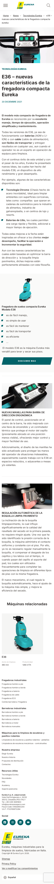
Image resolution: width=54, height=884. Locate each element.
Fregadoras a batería (11, 691)
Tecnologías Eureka (32, 15)
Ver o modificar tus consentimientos (20, 868)
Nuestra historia (8, 757)
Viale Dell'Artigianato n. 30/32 (14, 797)
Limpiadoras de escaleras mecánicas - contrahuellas (24, 743)
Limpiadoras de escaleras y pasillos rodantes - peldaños (25, 740)
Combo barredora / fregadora (14, 702)
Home (6, 15)
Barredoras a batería (10, 719)
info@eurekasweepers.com (13, 804)
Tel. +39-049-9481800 (11, 802)
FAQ (3, 782)
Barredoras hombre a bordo (13, 716)
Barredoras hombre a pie (12, 712)
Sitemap (6, 859)
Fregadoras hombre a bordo (14, 687)
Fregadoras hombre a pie (12, 684)
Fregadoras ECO (9, 698)
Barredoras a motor (10, 723)
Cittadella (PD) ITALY (17, 799)
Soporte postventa (9, 789)
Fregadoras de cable (10, 695)
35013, (4, 799)
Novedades (6, 778)
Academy (6, 785)
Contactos (6, 764)
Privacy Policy (9, 863)
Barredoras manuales (11, 726)
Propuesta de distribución (12, 761)
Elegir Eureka (7, 754)
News (16, 15)
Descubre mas (27, 361)
